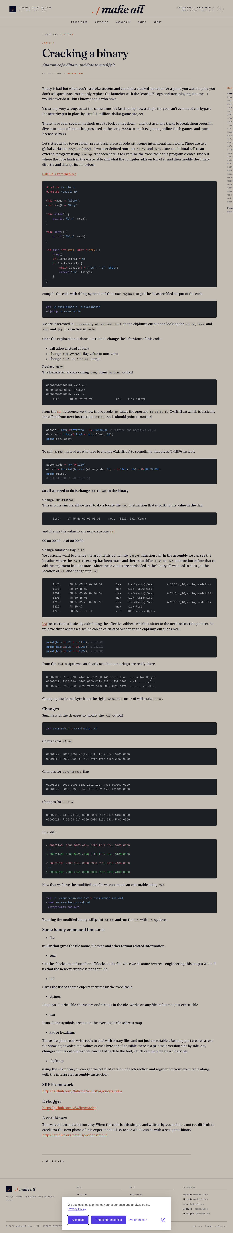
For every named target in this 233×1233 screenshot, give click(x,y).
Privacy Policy (77, 1209)
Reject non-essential (108, 1219)
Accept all (78, 1219)
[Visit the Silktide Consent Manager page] (163, 1220)
